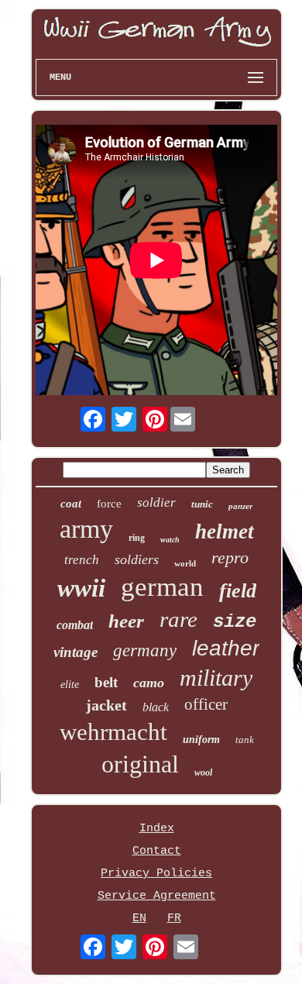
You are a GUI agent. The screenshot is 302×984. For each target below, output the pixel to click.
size (234, 621)
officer (206, 704)
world (185, 563)
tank (244, 739)
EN (139, 918)
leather (225, 648)
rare (178, 619)
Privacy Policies (156, 873)
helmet (224, 531)
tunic (202, 504)
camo (148, 682)
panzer (240, 506)
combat (75, 624)
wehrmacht (113, 731)
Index (156, 828)
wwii (81, 588)
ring (137, 537)
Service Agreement (157, 896)
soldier (156, 502)
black (155, 707)
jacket (106, 705)
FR (174, 918)
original (140, 764)
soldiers (137, 559)
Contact (156, 851)
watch (170, 539)
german (162, 587)
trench (81, 559)
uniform (201, 739)
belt (106, 682)
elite (69, 684)
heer (126, 621)
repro (230, 557)
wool (203, 772)
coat (70, 503)
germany (145, 650)
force (109, 503)
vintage (75, 652)
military (216, 677)
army (86, 528)
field (237, 591)
